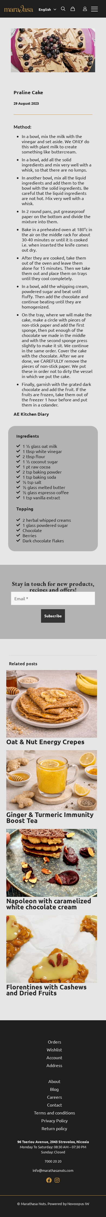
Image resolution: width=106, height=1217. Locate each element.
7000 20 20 (53, 1161)
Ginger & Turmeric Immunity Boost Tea (49, 817)
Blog (54, 1089)
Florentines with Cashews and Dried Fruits (46, 990)
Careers (54, 1097)
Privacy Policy (54, 1120)
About (54, 1081)
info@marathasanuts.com (53, 1170)
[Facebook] (49, 1182)
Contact (54, 1104)
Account (54, 1057)
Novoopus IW (78, 1203)
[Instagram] (57, 1182)
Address (54, 1065)
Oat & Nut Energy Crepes (45, 741)
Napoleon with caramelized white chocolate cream (48, 904)
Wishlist (54, 1049)
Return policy (54, 1128)
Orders (54, 1041)
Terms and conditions (54, 1112)
